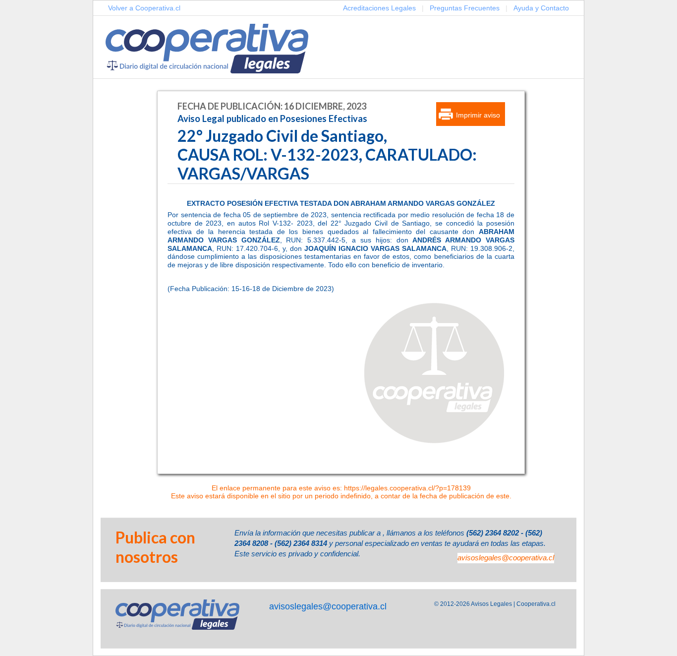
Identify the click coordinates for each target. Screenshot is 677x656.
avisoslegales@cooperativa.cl (505, 557)
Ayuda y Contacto (541, 8)
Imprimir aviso (478, 115)
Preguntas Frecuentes (465, 8)
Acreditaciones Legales (379, 8)
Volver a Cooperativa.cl (144, 8)
